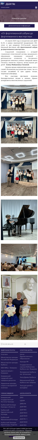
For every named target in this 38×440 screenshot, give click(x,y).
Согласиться (19, 438)
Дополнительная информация (19, 26)
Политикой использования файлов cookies (17, 434)
